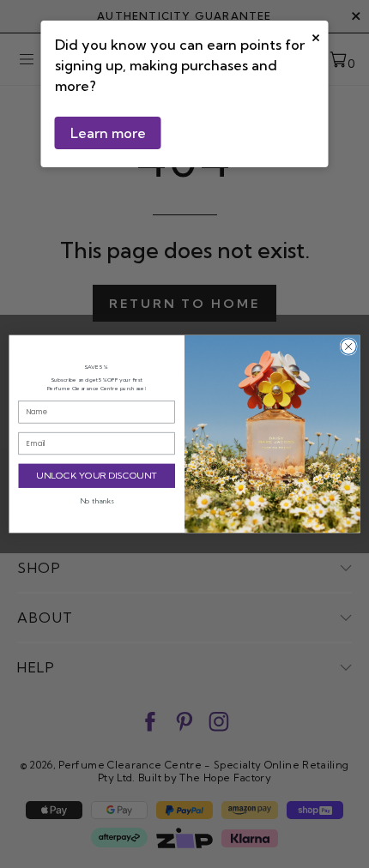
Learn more (108, 133)
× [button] (316, 35)
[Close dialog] (348, 346)
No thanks (96, 501)
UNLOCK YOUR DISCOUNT (96, 475)
